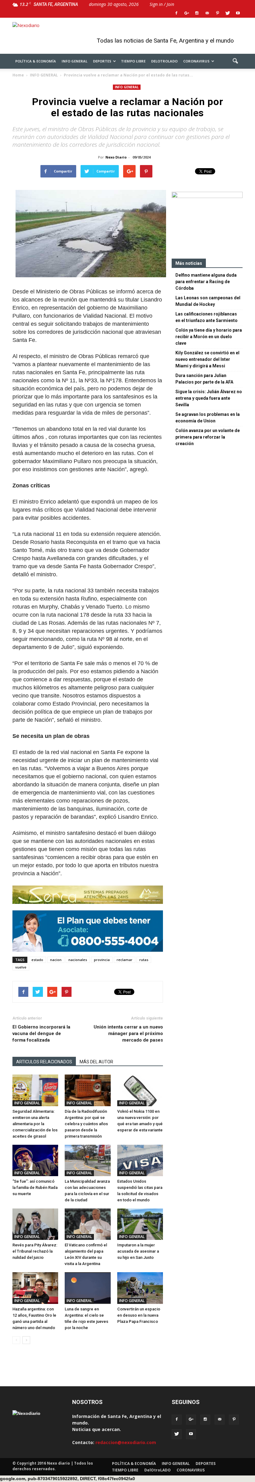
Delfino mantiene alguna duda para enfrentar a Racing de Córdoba (206, 282)
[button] (235, 61)
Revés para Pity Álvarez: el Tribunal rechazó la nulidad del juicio (34, 1251)
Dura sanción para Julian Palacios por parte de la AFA (204, 378)
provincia (102, 959)
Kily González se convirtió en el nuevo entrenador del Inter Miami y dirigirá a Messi (207, 359)
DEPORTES (102, 61)
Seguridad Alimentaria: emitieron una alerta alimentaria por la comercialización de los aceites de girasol (35, 1124)
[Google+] (186, 13)
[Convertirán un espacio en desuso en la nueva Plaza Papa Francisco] (140, 1288)
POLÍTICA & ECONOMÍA (35, 61)
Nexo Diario (116, 157)
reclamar (124, 959)
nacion (56, 959)
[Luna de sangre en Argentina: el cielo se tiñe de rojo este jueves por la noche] (87, 1288)
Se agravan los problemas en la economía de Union (207, 417)
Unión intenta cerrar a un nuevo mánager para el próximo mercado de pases (128, 1033)
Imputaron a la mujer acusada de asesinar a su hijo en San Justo (138, 1251)
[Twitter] (227, 13)
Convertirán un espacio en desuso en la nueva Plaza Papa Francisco (138, 1315)
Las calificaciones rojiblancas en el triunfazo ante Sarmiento (206, 317)
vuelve (20, 967)
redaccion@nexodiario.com (125, 1442)
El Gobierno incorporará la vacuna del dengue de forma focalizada (41, 1033)
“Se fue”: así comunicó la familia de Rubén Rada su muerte (35, 1187)
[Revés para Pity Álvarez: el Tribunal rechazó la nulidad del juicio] (35, 1224)
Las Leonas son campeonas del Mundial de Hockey (207, 301)
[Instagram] (197, 13)
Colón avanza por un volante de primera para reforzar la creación (207, 437)
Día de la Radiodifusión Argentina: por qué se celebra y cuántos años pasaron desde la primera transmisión (86, 1124)
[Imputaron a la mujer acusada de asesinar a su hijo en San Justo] (140, 1224)
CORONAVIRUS (196, 61)
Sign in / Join (162, 4)
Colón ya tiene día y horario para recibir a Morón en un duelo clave (208, 337)
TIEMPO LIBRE (133, 61)
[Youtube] (238, 13)
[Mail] (207, 13)
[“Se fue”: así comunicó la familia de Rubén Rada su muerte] (35, 1160)
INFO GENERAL (74, 61)
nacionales (77, 959)
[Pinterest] (217, 13)
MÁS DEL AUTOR (96, 1061)
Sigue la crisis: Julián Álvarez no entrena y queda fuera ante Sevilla (208, 398)
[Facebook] (176, 13)
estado (37, 959)
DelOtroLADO (164, 61)
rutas (143, 959)
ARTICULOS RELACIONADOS (44, 1061)
